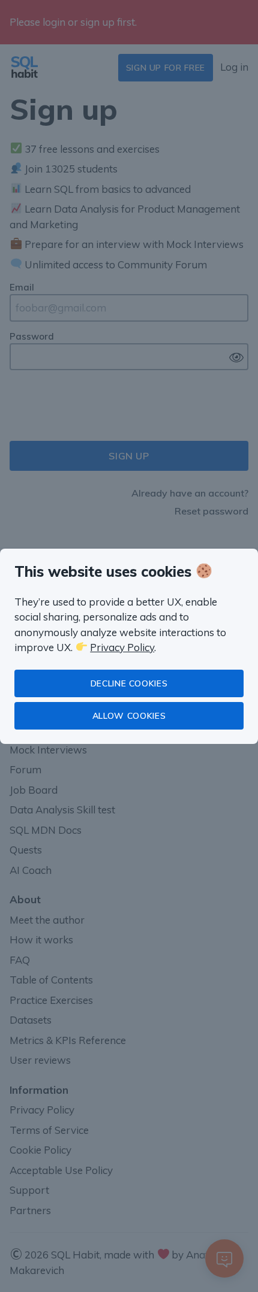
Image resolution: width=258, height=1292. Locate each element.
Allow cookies (129, 715)
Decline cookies (129, 683)
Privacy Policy (122, 647)
